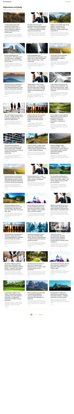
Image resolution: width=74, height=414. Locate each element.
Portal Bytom (7, 1)
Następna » (41, 314)
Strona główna (68, 1)
